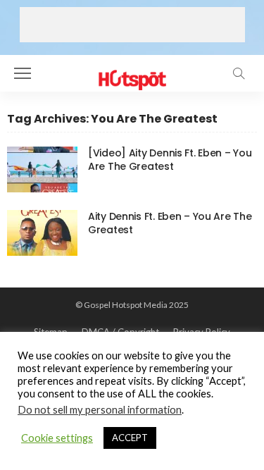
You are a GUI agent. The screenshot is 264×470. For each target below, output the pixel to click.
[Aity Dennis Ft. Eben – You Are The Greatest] (42, 233)
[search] (238, 73)
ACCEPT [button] (130, 437)
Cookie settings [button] (57, 438)
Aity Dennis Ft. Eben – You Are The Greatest (169, 223)
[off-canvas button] (22, 73)
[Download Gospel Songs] (132, 71)
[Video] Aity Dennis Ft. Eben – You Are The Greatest (169, 159)
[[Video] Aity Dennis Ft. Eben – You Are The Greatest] (42, 169)
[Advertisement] (132, 24)
